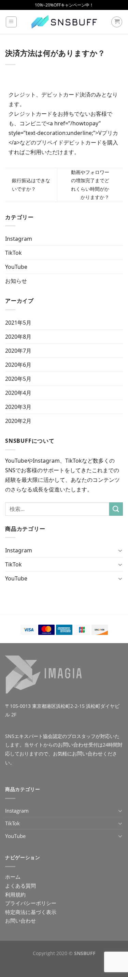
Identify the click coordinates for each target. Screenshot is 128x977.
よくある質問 (20, 885)
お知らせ (16, 281)
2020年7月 (18, 350)
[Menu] (11, 21)
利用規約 (15, 894)
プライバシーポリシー (30, 903)
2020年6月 (18, 364)
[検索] (116, 509)
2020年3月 (18, 407)
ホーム (12, 876)
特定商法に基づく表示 (30, 912)
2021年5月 (18, 322)
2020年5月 (18, 379)
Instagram (18, 238)
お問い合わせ (73, 744)
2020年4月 (18, 393)
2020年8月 (18, 336)
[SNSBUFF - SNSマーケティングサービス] (64, 22)
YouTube (16, 267)
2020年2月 (18, 421)
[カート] (116, 21)
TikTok (13, 252)
